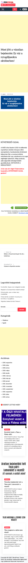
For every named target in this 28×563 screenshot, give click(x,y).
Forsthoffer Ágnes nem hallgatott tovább (13, 287)
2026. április (5, 373)
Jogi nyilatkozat (5, 561)
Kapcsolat (13, 561)
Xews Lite (3, 559)
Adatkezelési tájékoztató (20, 559)
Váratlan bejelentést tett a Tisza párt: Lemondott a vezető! (13, 484)
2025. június (5, 397)
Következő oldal (23, 213)
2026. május (5, 370)
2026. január (6, 381)
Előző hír (8, 252)
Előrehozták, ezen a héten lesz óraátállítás (10, 293)
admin (4, 94)
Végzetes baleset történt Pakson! (10, 301)
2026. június (5, 368)
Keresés (3, 306)
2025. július (5, 394)
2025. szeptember (7, 389)
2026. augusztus (7, 362)
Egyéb (4, 323)
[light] (22, 9)
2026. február (6, 378)
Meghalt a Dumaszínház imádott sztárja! (12, 289)
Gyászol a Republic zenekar (12, 266)
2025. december (7, 384)
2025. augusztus (7, 391)
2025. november (7, 386)
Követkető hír (8, 264)
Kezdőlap (10, 559)
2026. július (5, 365)
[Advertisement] (14, 29)
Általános (5, 320)
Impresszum (20, 561)
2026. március (6, 376)
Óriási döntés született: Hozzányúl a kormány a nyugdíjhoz (11, 297)
